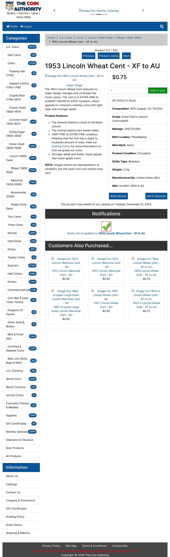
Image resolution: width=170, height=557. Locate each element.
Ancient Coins (21, 395)
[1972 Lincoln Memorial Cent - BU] (66, 262)
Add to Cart (157, 90)
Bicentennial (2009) (21, 194)
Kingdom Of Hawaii (21, 312)
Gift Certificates (21, 423)
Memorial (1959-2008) (21, 182)
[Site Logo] (23, 6)
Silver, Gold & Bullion (21, 324)
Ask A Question (156, 196)
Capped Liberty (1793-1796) (21, 85)
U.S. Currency (21, 370)
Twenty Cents (21, 257)
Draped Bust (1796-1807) (21, 97)
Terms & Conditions (94, 545)
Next (126, 55)
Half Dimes (21, 241)
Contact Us (13, 492)
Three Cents (21, 224)
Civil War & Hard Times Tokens (21, 300)
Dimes (21, 249)
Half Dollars (21, 273)
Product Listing (108, 55)
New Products (15, 448)
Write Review (118, 196)
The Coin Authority (97, 555)
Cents (80, 37)
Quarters (21, 265)
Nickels (21, 233)
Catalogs (11, 484)
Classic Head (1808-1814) (21, 109)
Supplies (21, 415)
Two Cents (21, 216)
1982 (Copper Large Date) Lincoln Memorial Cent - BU (66, 311)
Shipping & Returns (18, 533)
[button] (54, 10)
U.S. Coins (65, 37)
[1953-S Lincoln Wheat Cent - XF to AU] (146, 294)
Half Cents (21, 55)
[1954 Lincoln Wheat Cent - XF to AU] (146, 262)
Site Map (71, 545)
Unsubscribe (120, 545)
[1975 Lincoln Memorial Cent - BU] (106, 262)
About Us (12, 476)
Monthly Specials (21, 431)
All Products (13, 456)
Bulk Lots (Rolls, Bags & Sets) (21, 360)
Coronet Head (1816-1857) (21, 121)
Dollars (21, 281)
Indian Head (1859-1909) (21, 146)
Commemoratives (21, 290)
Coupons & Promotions (20, 500)
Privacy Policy (51, 545)
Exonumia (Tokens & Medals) (21, 405)
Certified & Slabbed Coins (21, 348)
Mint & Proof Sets (21, 336)
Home (13, 26)
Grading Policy (15, 516)
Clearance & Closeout (19, 439)
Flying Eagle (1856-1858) (21, 133)
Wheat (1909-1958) (129, 37)
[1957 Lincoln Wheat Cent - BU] (106, 294)
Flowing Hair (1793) (21, 73)
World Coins (21, 379)
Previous (88, 55)
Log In (27, 26)
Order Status (14, 524)
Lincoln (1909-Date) (100, 37)
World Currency (21, 387)
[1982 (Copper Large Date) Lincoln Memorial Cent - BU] (66, 296)
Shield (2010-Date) (21, 206)
